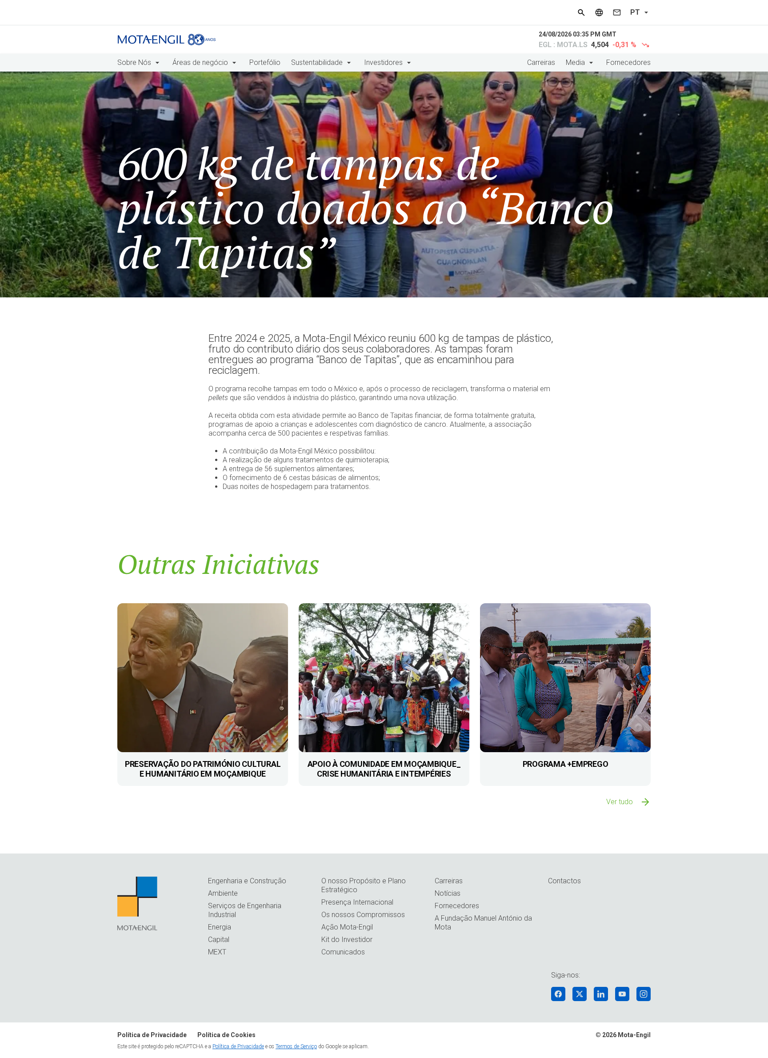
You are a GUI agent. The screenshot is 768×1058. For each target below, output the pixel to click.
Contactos (564, 881)
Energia (219, 927)
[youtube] (622, 994)
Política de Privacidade (152, 1034)
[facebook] (558, 994)
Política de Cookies (226, 1034)
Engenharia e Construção (247, 881)
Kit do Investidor (346, 939)
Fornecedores (628, 62)
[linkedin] (601, 994)
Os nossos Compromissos (363, 914)
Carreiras (541, 62)
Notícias (447, 893)
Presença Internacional (357, 902)
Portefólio (264, 62)
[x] (579, 994)
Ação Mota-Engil (347, 927)
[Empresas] (599, 12)
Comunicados (343, 952)
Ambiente (223, 893)
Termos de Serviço (296, 1046)
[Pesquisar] (581, 12)
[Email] (616, 12)
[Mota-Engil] (166, 39)
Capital (218, 939)
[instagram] (643, 994)
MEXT (217, 952)
